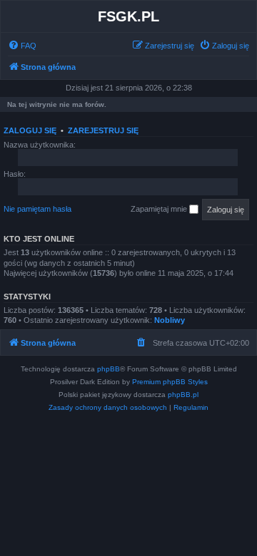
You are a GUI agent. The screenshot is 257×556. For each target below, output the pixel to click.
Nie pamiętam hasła (37, 209)
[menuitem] (22, 45)
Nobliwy (169, 320)
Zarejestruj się (103, 130)
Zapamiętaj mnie (160, 209)
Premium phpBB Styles (170, 382)
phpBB (108, 369)
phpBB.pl (183, 394)
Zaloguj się (30, 130)
